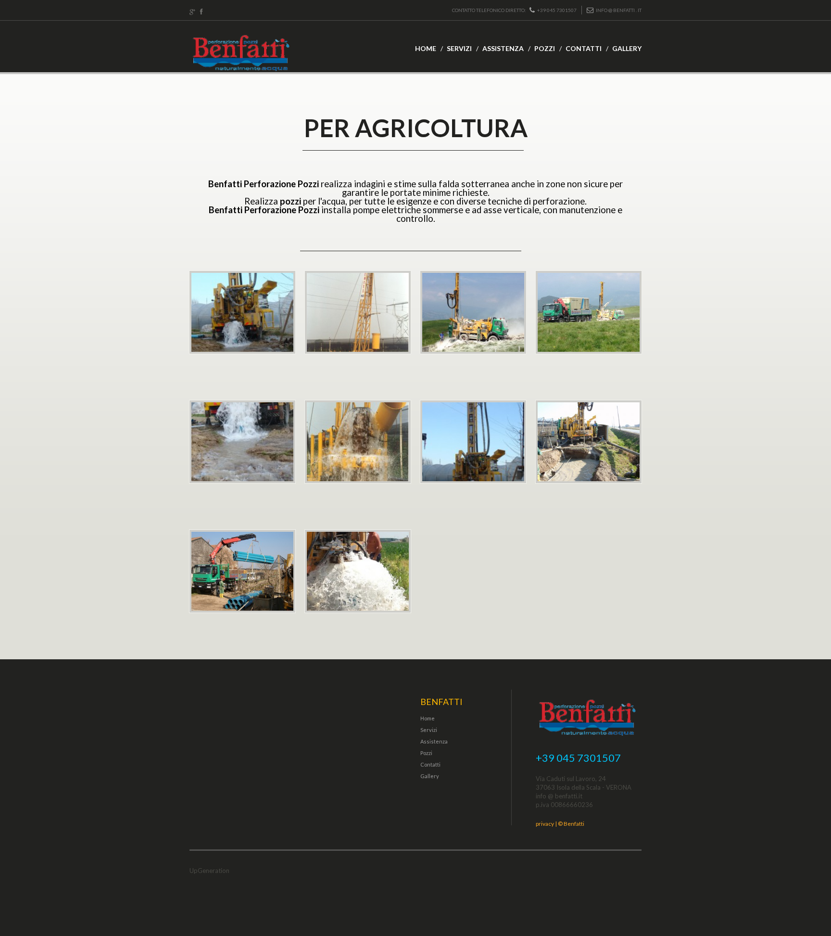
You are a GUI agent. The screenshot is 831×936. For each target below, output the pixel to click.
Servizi (459, 48)
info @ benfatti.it (559, 796)
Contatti (584, 48)
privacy (545, 823)
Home (425, 48)
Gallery (627, 48)
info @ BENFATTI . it (619, 10)
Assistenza (503, 48)
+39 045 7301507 (557, 10)
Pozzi (544, 48)
